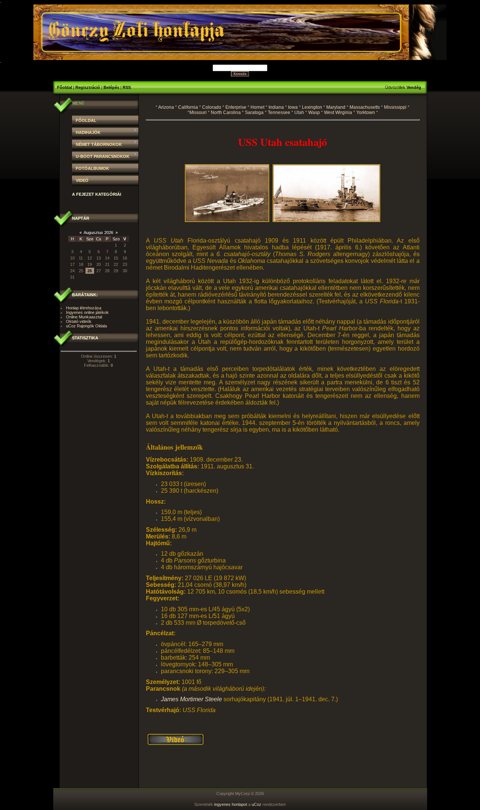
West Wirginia (338, 112)
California (188, 107)
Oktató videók (79, 321)
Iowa (293, 107)
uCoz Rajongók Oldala (86, 326)
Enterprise (235, 107)
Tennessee (279, 112)
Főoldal (64, 87)
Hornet (257, 107)
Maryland (335, 107)
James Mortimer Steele (191, 699)
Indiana (276, 107)
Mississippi (395, 107)
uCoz (256, 804)
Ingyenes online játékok (87, 312)
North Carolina (226, 112)
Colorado (211, 107)
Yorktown (365, 112)
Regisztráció (87, 87)
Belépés (111, 87)
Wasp (314, 112)
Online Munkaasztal (84, 317)
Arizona (166, 107)
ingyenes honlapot (230, 804)
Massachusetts (365, 107)
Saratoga (254, 112)
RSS (127, 87)
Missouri (198, 112)
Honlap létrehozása (83, 308)
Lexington (312, 107)
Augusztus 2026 (98, 232)
